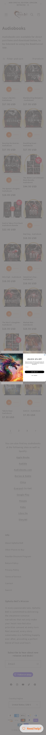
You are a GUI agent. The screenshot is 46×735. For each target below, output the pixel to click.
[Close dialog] (44, 355)
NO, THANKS (34, 375)
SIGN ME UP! (34, 371)
